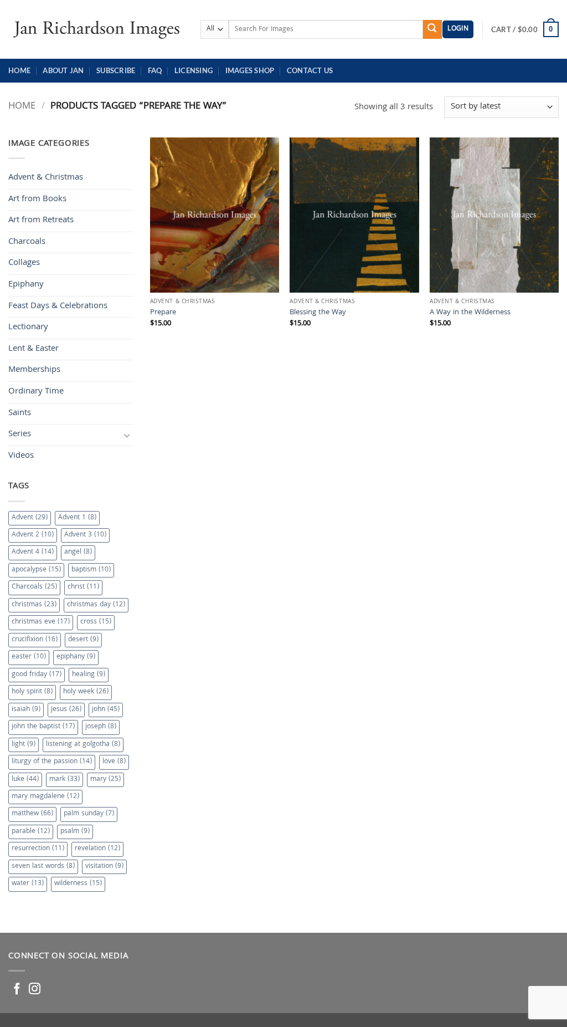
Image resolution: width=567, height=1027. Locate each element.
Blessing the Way (318, 313)
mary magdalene (45, 797)
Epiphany (26, 285)
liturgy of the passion (52, 762)
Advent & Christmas (45, 178)
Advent (30, 518)
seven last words (43, 866)
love (114, 762)
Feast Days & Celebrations (57, 306)
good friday (36, 675)
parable (31, 831)
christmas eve (41, 622)
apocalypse (36, 570)
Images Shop (250, 70)
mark (64, 779)
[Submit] (432, 29)
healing (88, 675)
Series (19, 434)
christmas (34, 605)
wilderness (78, 884)
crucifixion (35, 640)
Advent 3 (85, 535)
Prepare (163, 313)
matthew (32, 814)
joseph (100, 727)
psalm (75, 831)
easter (29, 657)
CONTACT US (310, 70)
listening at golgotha (83, 744)
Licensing (193, 70)
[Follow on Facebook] (17, 989)
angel (78, 552)
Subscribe (115, 70)
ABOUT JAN (63, 70)
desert (83, 640)
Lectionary (28, 327)
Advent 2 (33, 535)
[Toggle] (126, 435)
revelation (97, 849)
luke (25, 779)
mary (105, 779)
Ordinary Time (36, 392)
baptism (91, 570)
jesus (66, 710)
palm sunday (89, 814)
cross (95, 622)
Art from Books (37, 199)
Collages (24, 263)
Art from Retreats (41, 220)
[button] (457, 30)
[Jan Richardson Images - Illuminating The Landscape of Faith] (96, 29)
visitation (104, 866)
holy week (86, 692)
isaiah (26, 710)
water (28, 884)
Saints (19, 413)
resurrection (38, 849)
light (23, 744)
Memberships (34, 370)
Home (19, 70)
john (106, 710)
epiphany (75, 657)
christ (83, 587)
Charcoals (26, 242)
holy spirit (32, 692)
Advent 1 (77, 518)
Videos (21, 456)
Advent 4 (33, 552)
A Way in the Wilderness (470, 313)
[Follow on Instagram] (34, 989)
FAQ (155, 70)
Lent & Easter (33, 349)
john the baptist (43, 727)
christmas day (96, 605)
